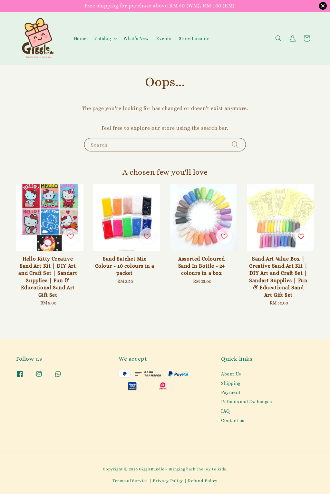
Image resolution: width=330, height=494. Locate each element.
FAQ (225, 411)
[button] (278, 38)
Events (163, 38)
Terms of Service (130, 480)
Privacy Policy (168, 480)
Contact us (232, 420)
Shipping (230, 383)
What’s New (136, 38)
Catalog (102, 38)
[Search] (235, 144)
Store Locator (194, 38)
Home (80, 38)
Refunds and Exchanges (246, 401)
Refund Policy (203, 480)
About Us (231, 373)
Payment (230, 392)
